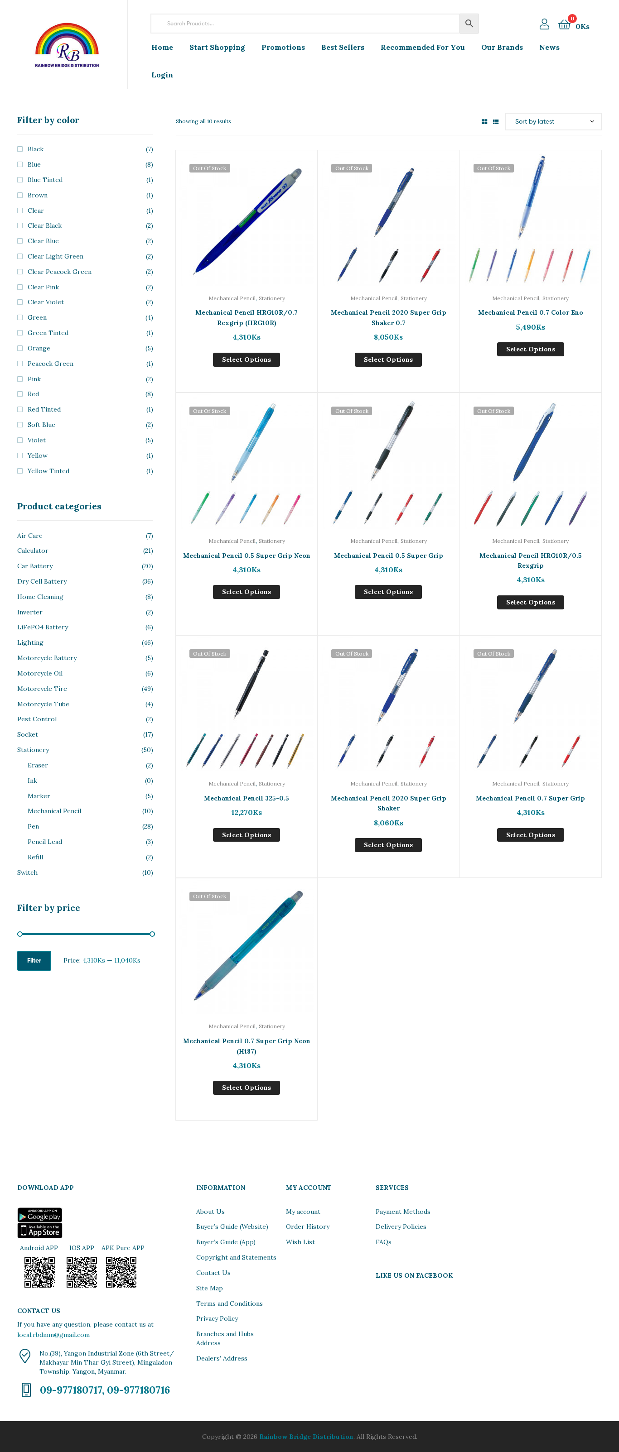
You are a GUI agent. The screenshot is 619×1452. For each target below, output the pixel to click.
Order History (307, 1226)
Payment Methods (403, 1212)
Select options (246, 359)
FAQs (384, 1242)
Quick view (246, 225)
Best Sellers (342, 47)
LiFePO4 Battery (42, 627)
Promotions (283, 47)
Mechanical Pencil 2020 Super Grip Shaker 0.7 (388, 317)
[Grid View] (484, 121)
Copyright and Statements (236, 1257)
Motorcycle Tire (42, 689)
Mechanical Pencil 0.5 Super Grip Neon (246, 555)
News (549, 47)
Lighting (30, 642)
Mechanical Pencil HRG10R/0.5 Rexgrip (530, 560)
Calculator (32, 550)
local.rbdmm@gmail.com (53, 1335)
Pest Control (37, 719)
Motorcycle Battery (47, 658)
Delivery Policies (401, 1226)
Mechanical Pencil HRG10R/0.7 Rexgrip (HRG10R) (246, 317)
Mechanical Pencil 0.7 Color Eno (530, 312)
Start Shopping (217, 47)
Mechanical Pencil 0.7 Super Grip (530, 798)
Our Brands (502, 47)
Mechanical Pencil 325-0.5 (246, 798)
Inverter (30, 612)
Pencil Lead (45, 842)
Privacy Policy (217, 1318)
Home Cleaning (40, 597)
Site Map (209, 1288)
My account (303, 1212)
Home (162, 47)
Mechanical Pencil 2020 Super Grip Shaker (388, 803)
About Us (210, 1212)
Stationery (272, 298)
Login (162, 74)
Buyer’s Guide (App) (226, 1242)
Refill (35, 857)
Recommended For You (423, 47)
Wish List (300, 1242)
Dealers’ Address (221, 1358)
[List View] (496, 121)
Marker (39, 796)
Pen (33, 826)
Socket (27, 734)
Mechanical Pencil (232, 298)
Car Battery (35, 566)
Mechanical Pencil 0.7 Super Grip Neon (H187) (246, 1046)
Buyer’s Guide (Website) (232, 1226)
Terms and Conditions (229, 1303)
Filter (34, 960)
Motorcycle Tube (43, 704)
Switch (27, 872)
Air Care (30, 536)
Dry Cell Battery (42, 581)
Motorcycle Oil (40, 673)
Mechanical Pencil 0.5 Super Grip (388, 555)
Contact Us (213, 1273)
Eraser (38, 765)
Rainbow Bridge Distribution (306, 1437)
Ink (32, 780)
